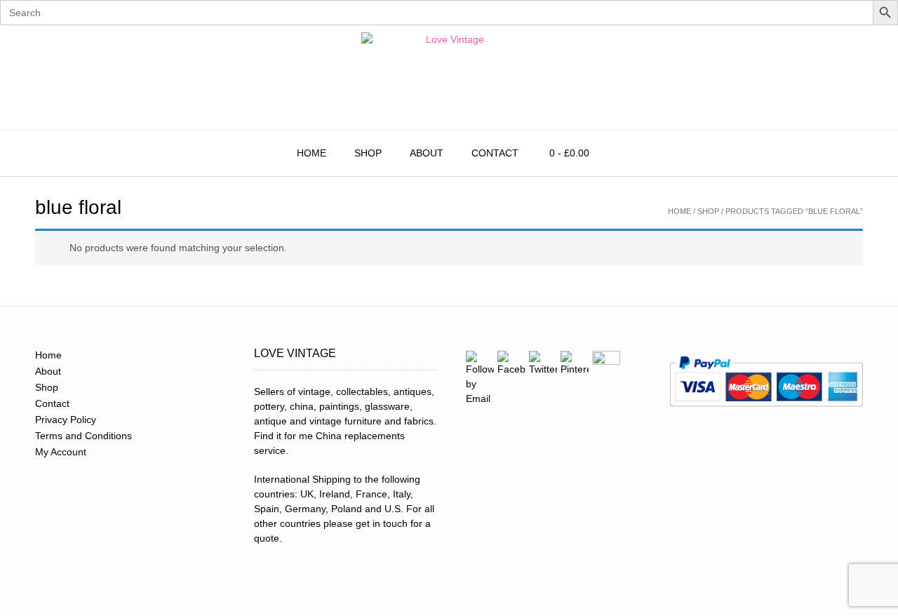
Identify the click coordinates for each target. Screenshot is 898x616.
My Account (60, 451)
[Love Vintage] (449, 77)
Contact (494, 153)
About (426, 153)
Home (311, 153)
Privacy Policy (65, 419)
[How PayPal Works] (766, 411)
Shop (368, 153)
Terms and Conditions (83, 435)
